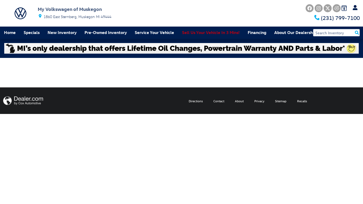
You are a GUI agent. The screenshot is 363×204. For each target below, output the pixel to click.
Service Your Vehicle (154, 32)
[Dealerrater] (337, 8)
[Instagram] (319, 8)
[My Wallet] (344, 7)
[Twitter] (328, 8)
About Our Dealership (295, 32)
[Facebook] (310, 8)
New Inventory (62, 32)
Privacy (259, 101)
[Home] (20, 13)
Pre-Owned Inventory (106, 32)
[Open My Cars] (354, 8)
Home (10, 32)
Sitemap (280, 101)
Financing (257, 32)
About (239, 101)
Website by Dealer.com (23, 100)
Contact (218, 101)
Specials (32, 32)
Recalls (302, 101)
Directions (196, 101)
